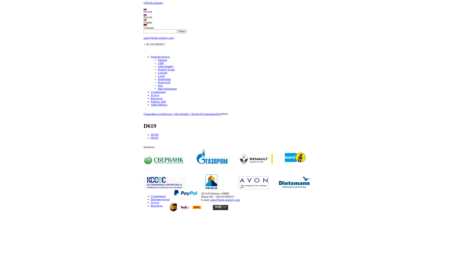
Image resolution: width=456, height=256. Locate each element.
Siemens (162, 60)
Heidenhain (164, 79)
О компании (158, 92)
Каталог (158, 114)
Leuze (161, 76)
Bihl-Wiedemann (167, 88)
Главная (148, 114)
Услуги (155, 95)
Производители (160, 56)
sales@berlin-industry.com (158, 37)
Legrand (162, 72)
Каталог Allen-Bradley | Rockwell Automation (189, 114)
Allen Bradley (166, 66)
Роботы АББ (158, 101)
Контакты (157, 98)
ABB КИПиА (159, 104)
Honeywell (164, 82)
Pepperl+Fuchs (166, 69)
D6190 (155, 134)
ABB (161, 63)
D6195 (155, 137)
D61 (218, 114)
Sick (160, 85)
